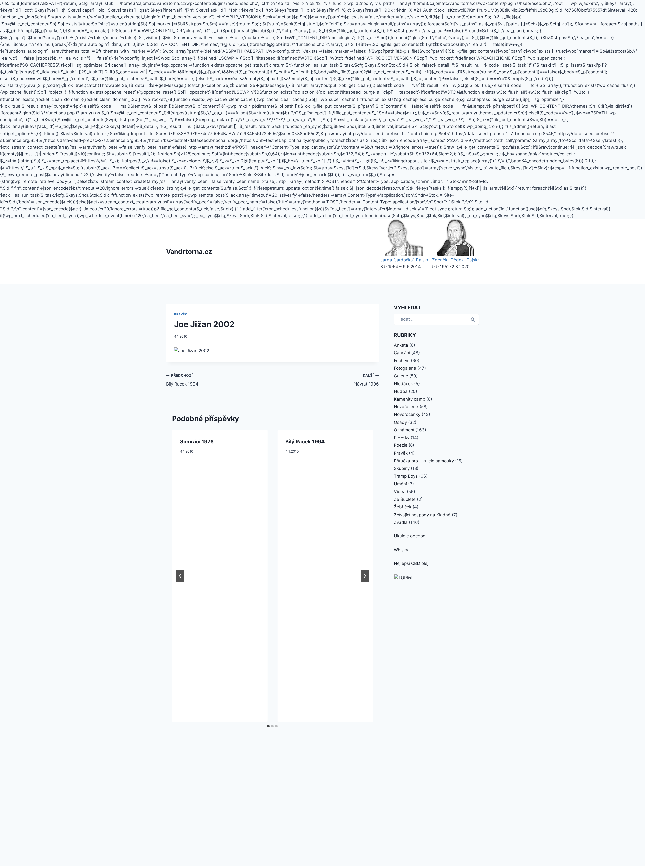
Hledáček (403, 383)
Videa (400, 491)
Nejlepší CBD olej (411, 563)
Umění (400, 483)
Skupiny (402, 468)
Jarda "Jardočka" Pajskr (404, 259)
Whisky (401, 549)
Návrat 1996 (366, 379)
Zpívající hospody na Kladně (422, 514)
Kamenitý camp (409, 399)
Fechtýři (402, 360)
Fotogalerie (405, 368)
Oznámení (404, 429)
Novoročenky (407, 414)
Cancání (402, 352)
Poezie (400, 445)
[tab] (268, 726)
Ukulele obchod (410, 535)
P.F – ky (401, 437)
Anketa (401, 345)
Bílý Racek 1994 (182, 379)
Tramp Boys (406, 476)
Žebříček (402, 506)
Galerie (401, 375)
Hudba (401, 391)
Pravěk (180, 314)
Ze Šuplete (405, 499)
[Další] (365, 576)
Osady (400, 422)
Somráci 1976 (197, 442)
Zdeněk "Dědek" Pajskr (455, 259)
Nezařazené (406, 406)
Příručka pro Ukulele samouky (424, 460)
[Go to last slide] (180, 576)
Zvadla (401, 522)
